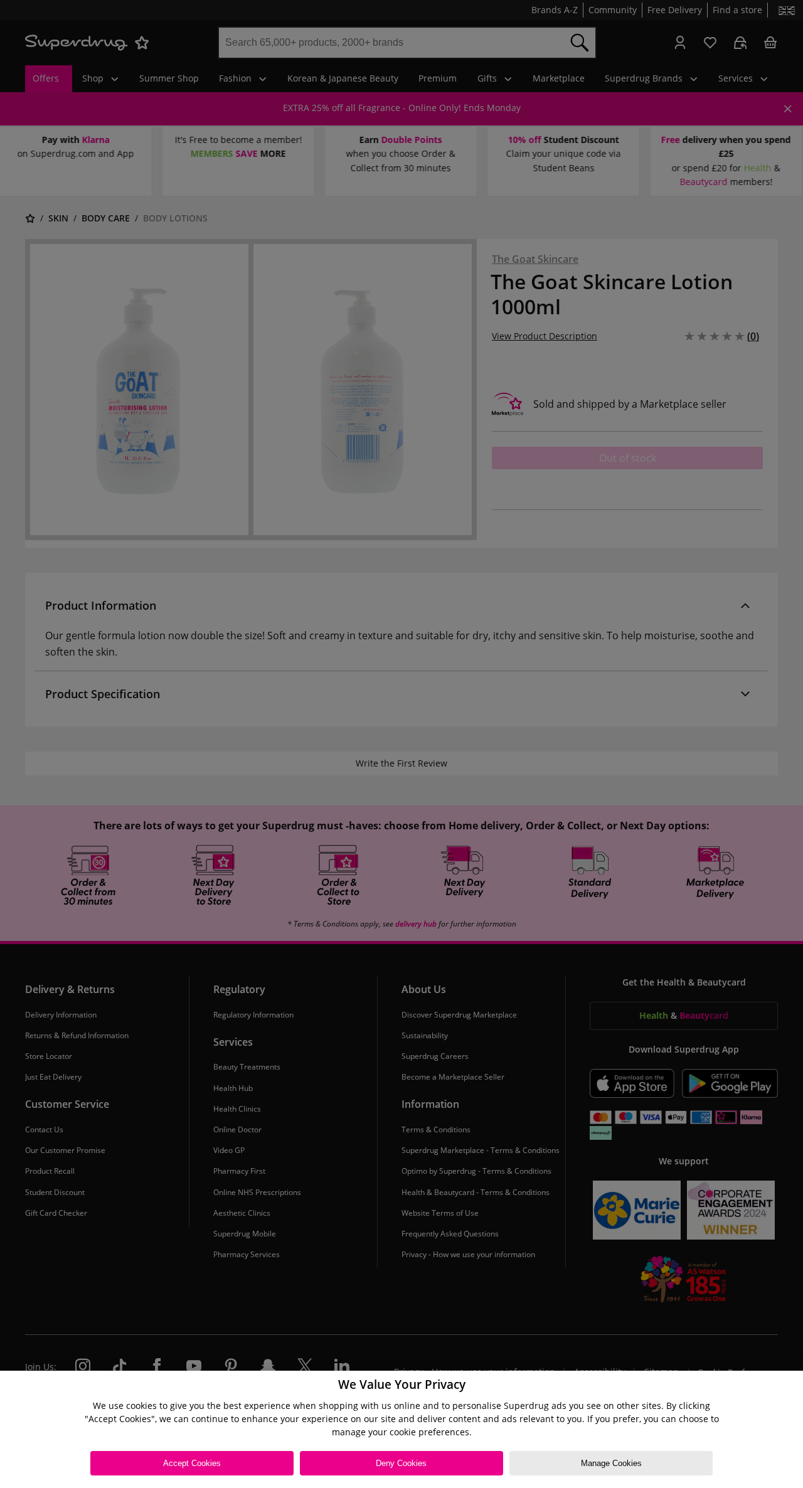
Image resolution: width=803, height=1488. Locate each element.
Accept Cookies (192, 1463)
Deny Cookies (401, 1463)
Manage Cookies (611, 1463)
